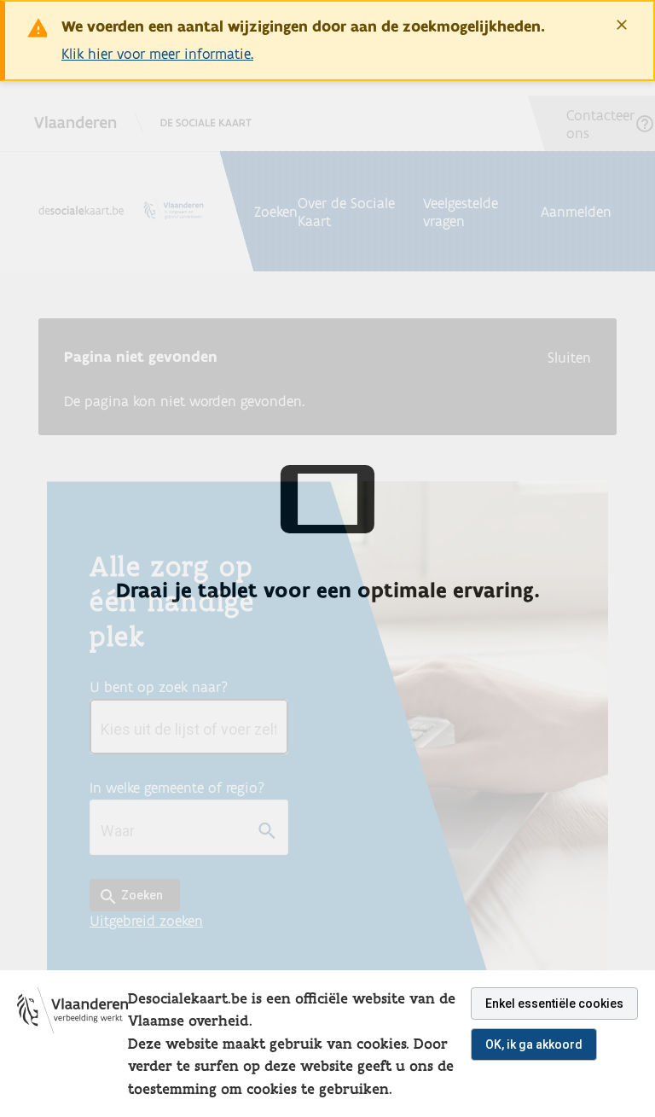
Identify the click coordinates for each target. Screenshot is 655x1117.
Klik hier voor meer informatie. (157, 53)
